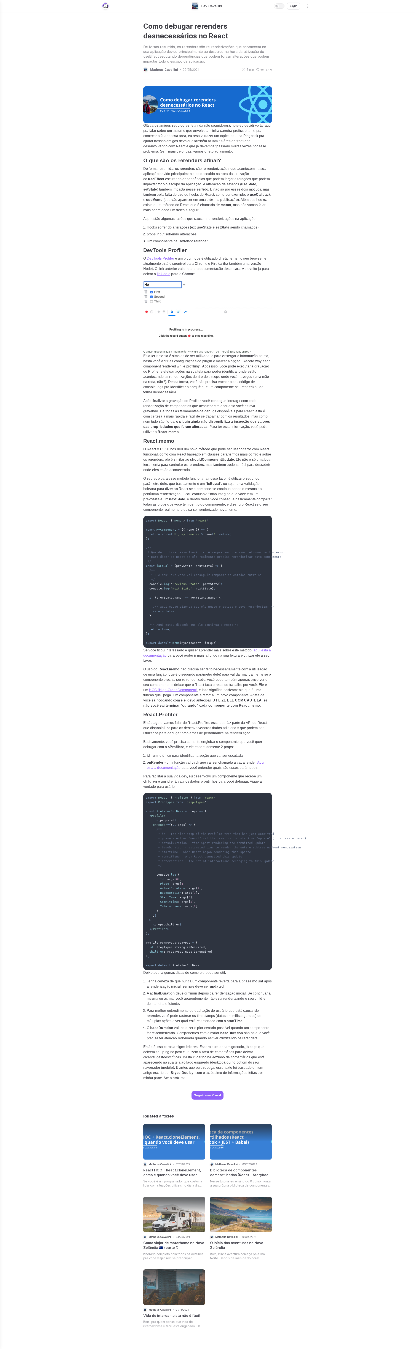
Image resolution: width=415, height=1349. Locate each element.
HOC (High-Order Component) (173, 690)
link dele (163, 274)
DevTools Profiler (160, 258)
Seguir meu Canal (207, 1095)
